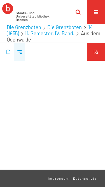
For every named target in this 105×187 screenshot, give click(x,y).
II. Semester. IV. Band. (49, 33)
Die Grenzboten (24, 27)
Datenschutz (85, 178)
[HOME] (26, 12)
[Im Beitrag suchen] (96, 52)
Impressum (58, 178)
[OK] (78, 12)
